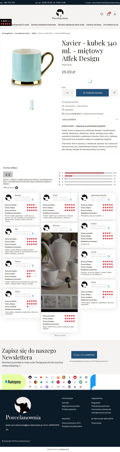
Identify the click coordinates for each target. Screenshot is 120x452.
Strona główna (7, 33)
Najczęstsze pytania (71, 406)
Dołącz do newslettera (84, 354)
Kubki (34, 33)
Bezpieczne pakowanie (72, 426)
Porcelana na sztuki (22, 33)
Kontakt (65, 402)
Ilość (64, 87)
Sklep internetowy (57, 449)
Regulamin (95, 402)
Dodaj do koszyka (94, 92)
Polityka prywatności (100, 406)
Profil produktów (69, 409)
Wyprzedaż (96, 423)
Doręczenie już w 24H (71, 423)
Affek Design (67, 65)
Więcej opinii (60, 335)
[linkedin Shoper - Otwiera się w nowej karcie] (7, 429)
